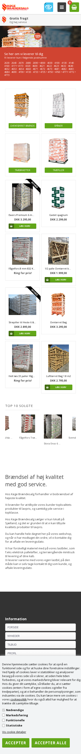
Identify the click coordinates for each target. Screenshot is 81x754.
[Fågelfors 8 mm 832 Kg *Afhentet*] (22, 251)
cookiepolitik (18, 699)
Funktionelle (15, 720)
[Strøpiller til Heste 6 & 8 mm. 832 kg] (22, 305)
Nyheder (14, 636)
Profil (12, 653)
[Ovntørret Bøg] (58, 305)
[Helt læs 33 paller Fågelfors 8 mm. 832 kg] (22, 358)
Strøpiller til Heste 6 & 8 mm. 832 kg (22, 322)
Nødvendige (15, 710)
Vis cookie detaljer (14, 732)
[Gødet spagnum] (58, 197)
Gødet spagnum (58, 215)
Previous (8, 429)
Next (72, 429)
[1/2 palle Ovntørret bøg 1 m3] (58, 251)
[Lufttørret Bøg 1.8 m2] (58, 358)
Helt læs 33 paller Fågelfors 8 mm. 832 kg (22, 376)
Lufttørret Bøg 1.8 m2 (58, 376)
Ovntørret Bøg (58, 322)
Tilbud (12, 644)
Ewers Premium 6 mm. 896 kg (22, 215)
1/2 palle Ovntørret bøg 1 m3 (58, 268)
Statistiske (14, 725)
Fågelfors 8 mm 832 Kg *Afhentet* (22, 268)
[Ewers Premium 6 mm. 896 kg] (22, 197)
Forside (13, 627)
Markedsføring (17, 715)
